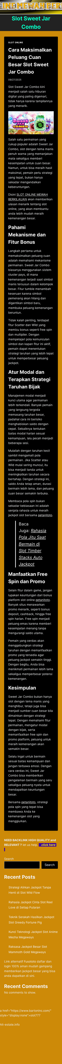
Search (9, 859)
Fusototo (30, 961)
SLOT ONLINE (15, 42)
